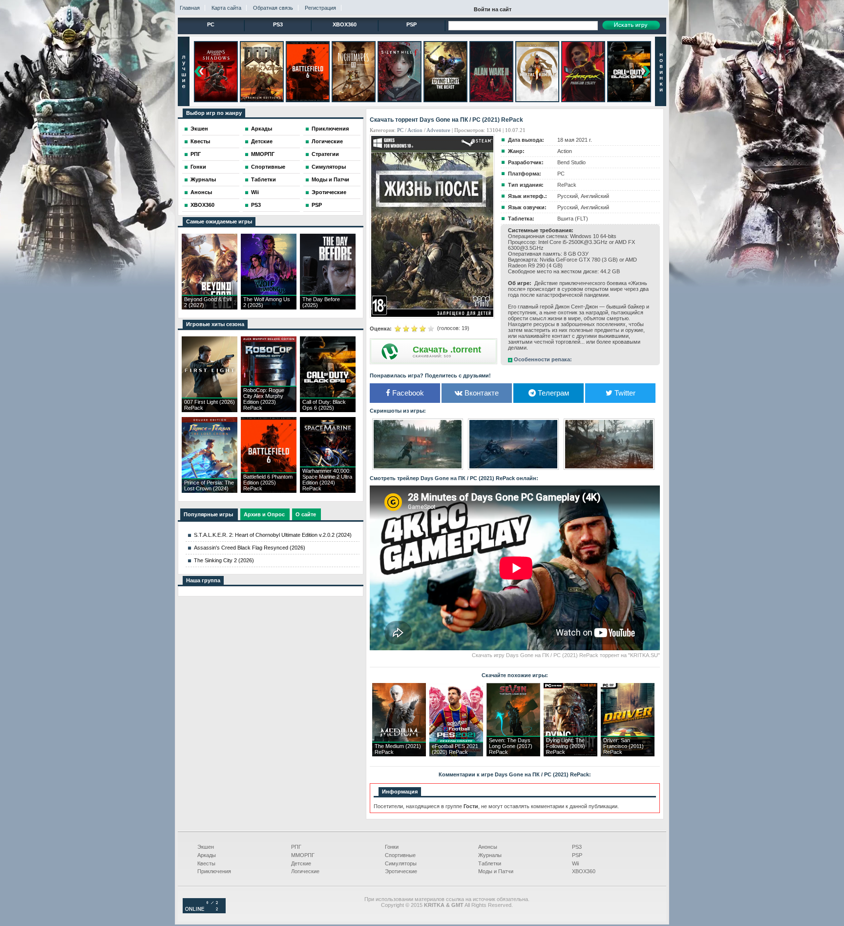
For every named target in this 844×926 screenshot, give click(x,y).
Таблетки (263, 179)
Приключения (330, 129)
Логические (327, 141)
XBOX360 (345, 24)
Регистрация (320, 8)
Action (414, 130)
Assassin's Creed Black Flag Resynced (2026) (249, 548)
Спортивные (268, 167)
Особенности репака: (543, 359)
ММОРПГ (262, 154)
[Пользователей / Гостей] (204, 911)
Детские (262, 141)
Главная (190, 8)
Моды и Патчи (330, 179)
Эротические (329, 192)
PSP (411, 24)
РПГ (195, 154)
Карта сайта (226, 8)
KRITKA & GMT (444, 905)
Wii (255, 192)
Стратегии (325, 154)
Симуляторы (329, 167)
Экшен (199, 129)
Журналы (203, 179)
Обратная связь (273, 8)
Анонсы (201, 192)
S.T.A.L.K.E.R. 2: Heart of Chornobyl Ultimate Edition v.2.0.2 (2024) (273, 535)
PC (210, 24)
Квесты (200, 141)
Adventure (438, 130)
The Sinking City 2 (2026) (224, 560)
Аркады (261, 129)
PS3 (278, 24)
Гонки (198, 167)
